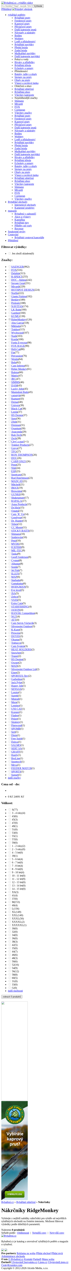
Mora (14, 702)
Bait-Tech (16, 435)
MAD (14, 666)
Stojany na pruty (23, 77)
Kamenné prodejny (25, 207)
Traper (14, 656)
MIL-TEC (16, 550)
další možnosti (15, 990)
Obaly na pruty (22, 80)
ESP (13, 471)
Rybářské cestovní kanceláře (29, 237)
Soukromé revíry (16, 231)
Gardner (15, 312)
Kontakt (28, 1259)
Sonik (14, 567)
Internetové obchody (25, 204)
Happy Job (17, 685)
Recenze (19, 228)
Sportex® (16, 761)
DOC (14, 458)
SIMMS (15, 382)
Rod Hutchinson (19, 477)
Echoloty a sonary (24, 68)
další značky (14, 777)
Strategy (15, 722)
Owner (14, 662)
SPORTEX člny (19, 675)
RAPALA (16, 501)
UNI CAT (16, 708)
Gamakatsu (17, 583)
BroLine (15, 758)
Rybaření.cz (7, 1202)
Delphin (15, 273)
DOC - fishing (18, 279)
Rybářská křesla (23, 65)
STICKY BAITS (20, 530)
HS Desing (17, 659)
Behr (13, 362)
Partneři (37, 1259)
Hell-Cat (15, 349)
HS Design (17, 415)
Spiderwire (17, 537)
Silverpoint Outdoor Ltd (23, 669)
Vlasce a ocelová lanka (26, 83)
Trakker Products (20, 444)
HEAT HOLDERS (21, 649)
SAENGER (17, 266)
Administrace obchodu (13, 1256)
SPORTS (16, 771)
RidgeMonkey (18, 319)
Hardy (14, 755)
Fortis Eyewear (19, 342)
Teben (14, 524)
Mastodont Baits (19, 392)
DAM (14, 385)
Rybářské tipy (22, 222)
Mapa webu (48, 1259)
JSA (13, 593)
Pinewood (16, 725)
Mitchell (15, 484)
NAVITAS (17, 306)
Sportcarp (16, 474)
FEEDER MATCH (21, 768)
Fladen (14, 715)
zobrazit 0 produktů (12, 996)
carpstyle (15, 395)
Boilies (18, 35)
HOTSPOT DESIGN (22, 289)
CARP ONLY (18, 461)
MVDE (15, 543)
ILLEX (15, 573)
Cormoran (20, 109)
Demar (14, 402)
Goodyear (16, 517)
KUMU (15, 316)
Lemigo (15, 705)
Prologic (15, 303)
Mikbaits (15, 326)
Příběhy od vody (23, 225)
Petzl (13, 540)
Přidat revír (57, 1253)
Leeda (14, 411)
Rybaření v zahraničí (25, 213)
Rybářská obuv (22, 92)
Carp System (18, 646)
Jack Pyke (16, 682)
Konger (15, 712)
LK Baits (16, 309)
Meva (14, 765)
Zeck (14, 438)
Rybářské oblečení (24, 89)
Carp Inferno (18, 365)
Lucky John (17, 388)
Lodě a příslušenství (25, 41)
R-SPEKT (16, 276)
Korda (14, 339)
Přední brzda (21, 47)
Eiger (14, 672)
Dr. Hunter (16, 520)
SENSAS (16, 689)
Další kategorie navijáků (27, 56)
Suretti (14, 695)
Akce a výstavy (23, 216)
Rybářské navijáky (24, 44)
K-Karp (15, 629)
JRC (13, 378)
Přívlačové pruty (23, 26)
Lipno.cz (42, 1262)
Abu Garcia (17, 322)
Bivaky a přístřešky (25, 62)
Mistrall (15, 699)
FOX (17, 106)
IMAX (14, 487)
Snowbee (16, 652)
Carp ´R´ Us (17, 514)
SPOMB (15, 728)
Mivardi (19, 103)
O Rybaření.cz (15, 1259)
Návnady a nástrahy (25, 32)
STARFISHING (20, 606)
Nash (14, 336)
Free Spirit (16, 738)
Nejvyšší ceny (57, 1232)
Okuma (15, 639)
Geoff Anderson (19, 557)
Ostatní (15, 510)
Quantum (16, 428)
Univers (15, 405)
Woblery (19, 38)
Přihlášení (6, 9)
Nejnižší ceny (39, 1232)
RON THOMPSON (22, 454)
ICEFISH (16, 547)
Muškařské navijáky (25, 53)
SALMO (16, 745)
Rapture (15, 398)
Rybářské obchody (17, 201)
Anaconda (16, 431)
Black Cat (16, 408)
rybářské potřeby (16, 14)
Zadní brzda (21, 50)
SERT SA (16, 748)
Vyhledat (38, 6)
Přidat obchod (43, 1253)
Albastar (15, 563)
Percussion (16, 355)
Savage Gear (18, 283)
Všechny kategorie (24, 95)
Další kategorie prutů (25, 29)
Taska (14, 553)
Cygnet (15, 560)
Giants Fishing (18, 296)
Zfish (14, 421)
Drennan (15, 425)
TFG (13, 451)
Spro (13, 418)
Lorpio (14, 692)
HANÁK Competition (23, 613)
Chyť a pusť (17, 441)
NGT (14, 616)
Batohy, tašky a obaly (26, 74)
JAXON (15, 609)
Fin (13, 352)
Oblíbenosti (23, 1232)
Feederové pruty (23, 20)
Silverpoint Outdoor (21, 626)
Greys (14, 448)
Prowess (15, 633)
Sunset (14, 774)
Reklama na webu (26, 1253)
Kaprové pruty (22, 23)
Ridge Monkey (19, 369)
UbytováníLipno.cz (58, 1262)
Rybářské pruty (22, 17)
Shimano (19, 100)
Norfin (14, 293)
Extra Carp (17, 603)
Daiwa (14, 741)
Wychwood (17, 332)
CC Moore (16, 527)
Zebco (14, 596)
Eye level (16, 590)
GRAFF (15, 751)
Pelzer (14, 718)
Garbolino (16, 679)
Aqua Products (19, 504)
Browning (16, 491)
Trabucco (16, 642)
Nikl (13, 468)
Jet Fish (15, 570)
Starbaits (15, 580)
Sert (13, 732)
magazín (12, 210)
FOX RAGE (18, 345)
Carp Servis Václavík (22, 623)
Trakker (15, 329)
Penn (14, 464)
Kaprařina (20, 219)
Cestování (13, 234)
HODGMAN (18, 586)
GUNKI (15, 494)
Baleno (15, 372)
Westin (14, 359)
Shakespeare (17, 497)
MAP (14, 576)
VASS (14, 600)
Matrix (14, 375)
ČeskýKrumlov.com (11, 1265)
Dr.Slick (15, 507)
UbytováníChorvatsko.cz (24, 1262)
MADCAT (17, 481)
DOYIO (15, 636)
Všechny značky (23, 112)
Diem (14, 735)
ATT (13, 619)
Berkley (15, 299)
